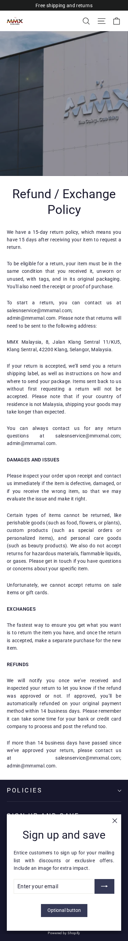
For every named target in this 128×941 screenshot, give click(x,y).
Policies (24, 790)
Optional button (64, 910)
